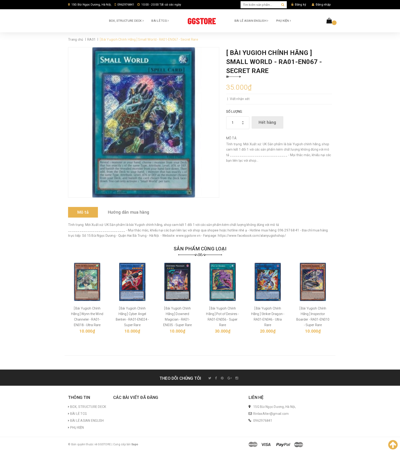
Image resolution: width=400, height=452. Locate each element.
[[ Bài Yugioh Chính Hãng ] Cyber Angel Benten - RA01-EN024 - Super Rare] (132, 282)
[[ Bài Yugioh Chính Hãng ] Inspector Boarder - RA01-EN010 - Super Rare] (313, 282)
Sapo (134, 444)
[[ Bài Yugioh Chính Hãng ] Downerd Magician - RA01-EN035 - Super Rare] (177, 282)
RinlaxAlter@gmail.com (271, 414)
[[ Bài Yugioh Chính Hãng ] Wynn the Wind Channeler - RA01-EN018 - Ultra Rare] (87, 282)
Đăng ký (300, 4)
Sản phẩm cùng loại (200, 249)
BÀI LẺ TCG (159, 20)
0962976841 (125, 4)
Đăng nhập (323, 4)
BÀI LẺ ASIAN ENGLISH (250, 20)
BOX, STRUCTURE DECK (126, 20)
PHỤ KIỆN (283, 20)
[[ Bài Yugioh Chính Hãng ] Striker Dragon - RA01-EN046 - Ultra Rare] (268, 282)
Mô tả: (231, 138)
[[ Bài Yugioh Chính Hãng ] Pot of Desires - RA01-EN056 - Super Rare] (222, 282)
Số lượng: (234, 111)
